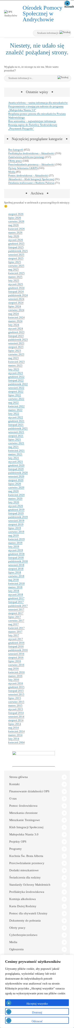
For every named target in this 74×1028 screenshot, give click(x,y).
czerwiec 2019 (16, 531)
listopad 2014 (16, 712)
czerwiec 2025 (16, 265)
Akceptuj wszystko (37, 1003)
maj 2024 (13, 313)
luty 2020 (13, 502)
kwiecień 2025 (16, 273)
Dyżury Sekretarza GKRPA (23, 168)
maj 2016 (13, 668)
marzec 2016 (15, 675)
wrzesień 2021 (16, 432)
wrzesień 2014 (16, 716)
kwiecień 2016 (16, 672)
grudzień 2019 (16, 509)
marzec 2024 (15, 321)
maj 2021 (13, 446)
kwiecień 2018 (16, 583)
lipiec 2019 (14, 528)
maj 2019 (13, 535)
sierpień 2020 (15, 480)
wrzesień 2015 (16, 694)
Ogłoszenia (16, 949)
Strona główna (18, 777)
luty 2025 (13, 280)
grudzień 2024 (16, 287)
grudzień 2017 (16, 598)
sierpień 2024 (15, 302)
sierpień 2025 (15, 258)
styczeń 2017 (15, 639)
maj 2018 (13, 579)
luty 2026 (13, 236)
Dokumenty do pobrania (25, 920)
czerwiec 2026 (16, 221)
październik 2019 (18, 517)
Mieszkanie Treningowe (24, 820)
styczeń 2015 (15, 709)
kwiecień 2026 (16, 228)
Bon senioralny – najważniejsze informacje (32, 121)
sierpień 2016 (15, 657)
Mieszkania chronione (23, 812)
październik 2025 (18, 250)
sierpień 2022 (15, 391)
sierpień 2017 (15, 613)
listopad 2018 (16, 557)
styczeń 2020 (15, 505)
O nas (13, 798)
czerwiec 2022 (16, 398)
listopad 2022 (16, 380)
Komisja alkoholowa (22, 899)
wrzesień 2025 (16, 254)
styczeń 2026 (15, 239)
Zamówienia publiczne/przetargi (26, 157)
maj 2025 (13, 269)
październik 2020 (18, 472)
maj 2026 (13, 225)
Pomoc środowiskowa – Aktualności (28, 175)
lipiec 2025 (14, 262)
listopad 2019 (16, 513)
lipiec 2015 (14, 698)
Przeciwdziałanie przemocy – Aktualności (31, 164)
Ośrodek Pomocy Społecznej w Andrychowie (43, 13)
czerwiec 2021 (16, 443)
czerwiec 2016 (16, 664)
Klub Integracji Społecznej (26, 827)
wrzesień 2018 (16, 565)
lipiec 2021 (14, 439)
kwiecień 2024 (16, 317)
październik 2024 (18, 295)
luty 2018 (13, 590)
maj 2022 (13, 402)
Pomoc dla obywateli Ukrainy (28, 913)
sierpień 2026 (15, 214)
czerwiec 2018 (16, 576)
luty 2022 (13, 413)
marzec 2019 (15, 542)
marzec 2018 (15, 587)
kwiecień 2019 (16, 539)
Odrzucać (37, 1021)
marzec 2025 (15, 276)
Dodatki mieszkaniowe (24, 870)
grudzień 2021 (16, 421)
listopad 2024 (16, 291)
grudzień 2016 (16, 642)
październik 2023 (18, 339)
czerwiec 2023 (16, 354)
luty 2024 (13, 324)
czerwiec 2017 (16, 620)
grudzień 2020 (16, 465)
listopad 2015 (16, 690)
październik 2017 (18, 605)
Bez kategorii (15, 149)
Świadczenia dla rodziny (25, 877)
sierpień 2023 (15, 346)
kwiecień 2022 (16, 406)
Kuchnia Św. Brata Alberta (26, 856)
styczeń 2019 (15, 550)
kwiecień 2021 (16, 450)
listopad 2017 (16, 601)
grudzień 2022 (16, 376)
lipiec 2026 (14, 217)
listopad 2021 (16, 424)
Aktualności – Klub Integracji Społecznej (31, 179)
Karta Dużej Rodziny (22, 906)
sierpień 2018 (15, 568)
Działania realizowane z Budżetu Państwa (31, 182)
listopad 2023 (16, 335)
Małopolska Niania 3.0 (23, 834)
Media (11, 171)
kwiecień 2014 (16, 731)
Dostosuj (37, 1012)
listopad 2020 (16, 469)
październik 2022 (18, 384)
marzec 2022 (15, 409)
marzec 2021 (15, 454)
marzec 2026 (15, 232)
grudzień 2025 (16, 243)
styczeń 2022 (15, 417)
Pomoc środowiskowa (23, 805)
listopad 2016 (16, 646)
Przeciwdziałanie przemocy (26, 863)
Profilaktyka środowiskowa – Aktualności (31, 153)
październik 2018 (18, 561)
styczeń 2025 (15, 284)
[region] (37, 991)
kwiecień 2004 (16, 742)
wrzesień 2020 (16, 476)
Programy (15, 848)
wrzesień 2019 (16, 520)
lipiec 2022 (14, 395)
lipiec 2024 (14, 306)
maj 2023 (13, 358)
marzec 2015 (15, 705)
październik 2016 (18, 650)
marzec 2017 (15, 631)
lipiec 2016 (14, 661)
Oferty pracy (15, 160)
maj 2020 (13, 491)
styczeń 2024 (15, 328)
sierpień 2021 (15, 435)
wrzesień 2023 (16, 343)
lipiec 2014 (14, 723)
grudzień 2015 (16, 687)
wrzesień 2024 (16, 298)
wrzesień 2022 (16, 387)
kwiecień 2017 (16, 627)
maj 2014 (13, 727)
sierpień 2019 (15, 524)
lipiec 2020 (14, 483)
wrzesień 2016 (16, 653)
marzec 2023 (15, 365)
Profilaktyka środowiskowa (26, 891)
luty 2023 (13, 369)
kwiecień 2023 (16, 361)
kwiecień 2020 (16, 494)
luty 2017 (13, 635)
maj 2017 (13, 624)
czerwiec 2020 (16, 487)
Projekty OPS (17, 841)
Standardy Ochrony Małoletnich (29, 884)
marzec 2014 (15, 735)
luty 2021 (13, 457)
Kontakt (14, 784)
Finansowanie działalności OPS (29, 791)
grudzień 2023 (16, 332)
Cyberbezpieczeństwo (23, 935)
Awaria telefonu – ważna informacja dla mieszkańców (38, 102)
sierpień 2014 (15, 720)
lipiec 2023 (14, 350)
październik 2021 (18, 428)
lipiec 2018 (14, 572)
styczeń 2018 (15, 594)
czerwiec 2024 (16, 310)
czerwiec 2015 (16, 701)
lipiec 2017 (14, 616)
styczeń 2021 (15, 461)
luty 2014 (13, 738)
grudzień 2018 (16, 553)
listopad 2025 (16, 247)
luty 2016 (13, 679)
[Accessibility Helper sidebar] (69, 5)
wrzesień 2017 (16, 609)
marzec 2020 (15, 498)
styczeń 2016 (15, 683)
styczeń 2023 (15, 373)
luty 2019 (13, 546)
